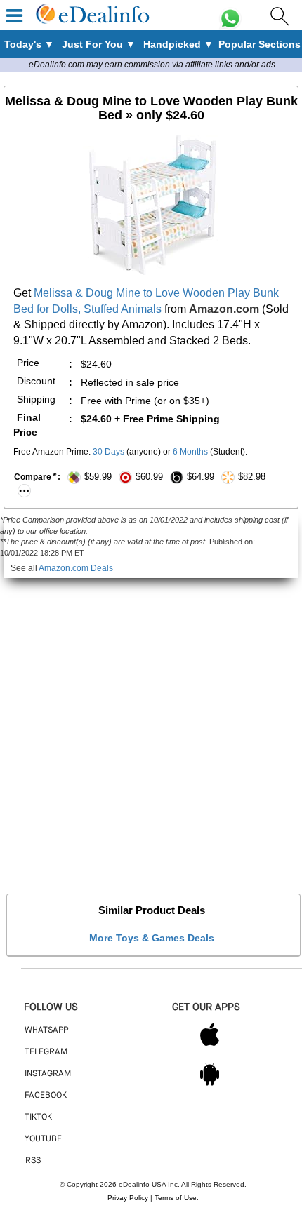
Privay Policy (127, 1198)
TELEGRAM (46, 1052)
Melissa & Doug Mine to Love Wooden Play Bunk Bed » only (151, 108)
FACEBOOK (46, 1095)
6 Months (190, 452)
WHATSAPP (46, 1030)
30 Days (108, 452)
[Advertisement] (151, 729)
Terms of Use (176, 1198)
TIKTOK (38, 1117)
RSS (33, 1161)
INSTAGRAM (48, 1074)
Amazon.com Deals (76, 568)
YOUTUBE (43, 1139)
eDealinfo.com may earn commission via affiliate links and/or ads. (153, 64)
